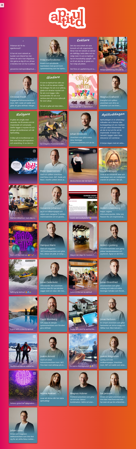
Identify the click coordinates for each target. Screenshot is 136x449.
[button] (23, 54)
